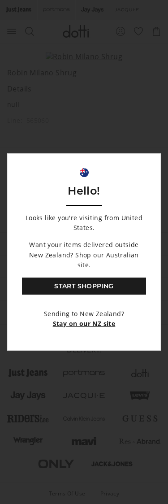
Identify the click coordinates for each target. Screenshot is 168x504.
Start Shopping (84, 286)
